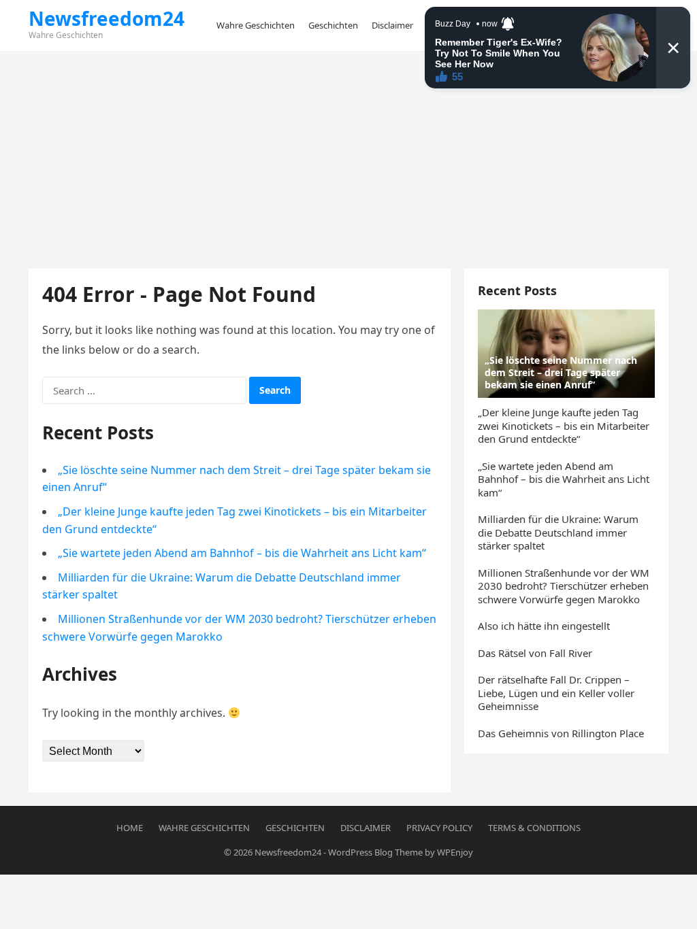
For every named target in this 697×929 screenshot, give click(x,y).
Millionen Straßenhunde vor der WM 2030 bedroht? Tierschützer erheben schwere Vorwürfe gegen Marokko (563, 586)
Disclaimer (365, 828)
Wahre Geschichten (204, 828)
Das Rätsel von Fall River (535, 653)
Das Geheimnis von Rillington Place (561, 733)
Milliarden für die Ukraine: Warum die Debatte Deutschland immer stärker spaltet (558, 532)
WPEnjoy (455, 852)
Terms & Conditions (534, 828)
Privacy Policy (439, 828)
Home (129, 828)
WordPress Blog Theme (375, 852)
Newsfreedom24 (106, 18)
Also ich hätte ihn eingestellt (544, 625)
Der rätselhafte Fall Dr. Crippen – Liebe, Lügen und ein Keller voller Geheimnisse (556, 693)
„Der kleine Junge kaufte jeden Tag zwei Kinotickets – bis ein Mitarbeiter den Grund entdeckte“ (563, 425)
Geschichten (295, 828)
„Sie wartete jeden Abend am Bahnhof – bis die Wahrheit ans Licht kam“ (242, 552)
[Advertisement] (348, 153)
